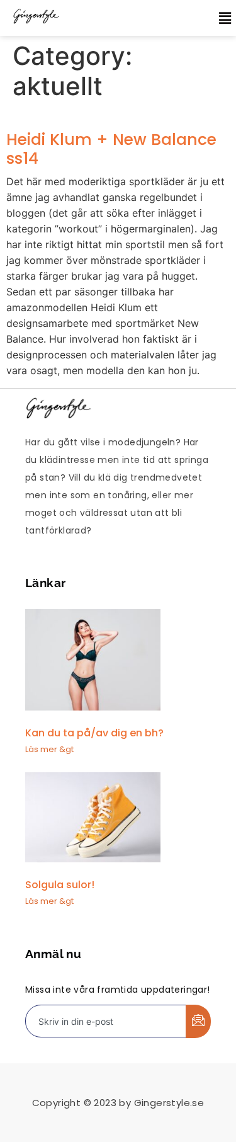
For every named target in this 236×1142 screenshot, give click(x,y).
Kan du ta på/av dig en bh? (94, 733)
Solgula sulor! (59, 884)
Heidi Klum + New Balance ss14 (111, 148)
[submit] (198, 1021)
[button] (218, 18)
